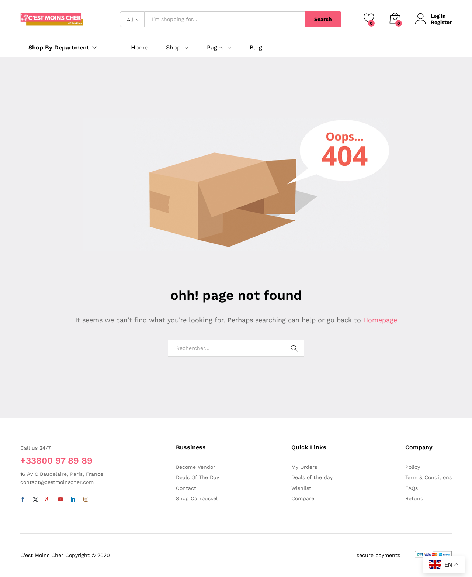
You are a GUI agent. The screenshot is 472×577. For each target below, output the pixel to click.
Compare (302, 498)
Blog (256, 48)
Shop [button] (173, 48)
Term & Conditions (428, 477)
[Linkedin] (73, 499)
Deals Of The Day (197, 477)
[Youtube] (60, 499)
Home (139, 48)
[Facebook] (23, 499)
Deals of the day (312, 477)
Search (323, 19)
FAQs (411, 488)
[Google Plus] (48, 499)
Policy (412, 467)
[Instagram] (86, 499)
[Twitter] (35, 499)
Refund (414, 498)
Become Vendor (195, 467)
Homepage (380, 320)
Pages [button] (215, 48)
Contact (186, 488)
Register (441, 22)
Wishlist (301, 488)
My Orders (304, 467)
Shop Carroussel (197, 498)
